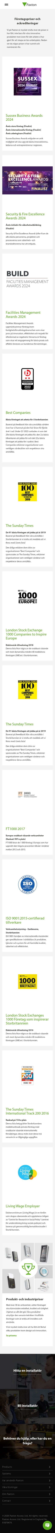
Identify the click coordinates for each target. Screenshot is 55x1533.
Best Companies (18, 412)
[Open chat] (47, 1525)
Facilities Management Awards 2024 (23, 314)
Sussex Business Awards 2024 (24, 117)
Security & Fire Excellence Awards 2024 (25, 216)
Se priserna (11, 1335)
